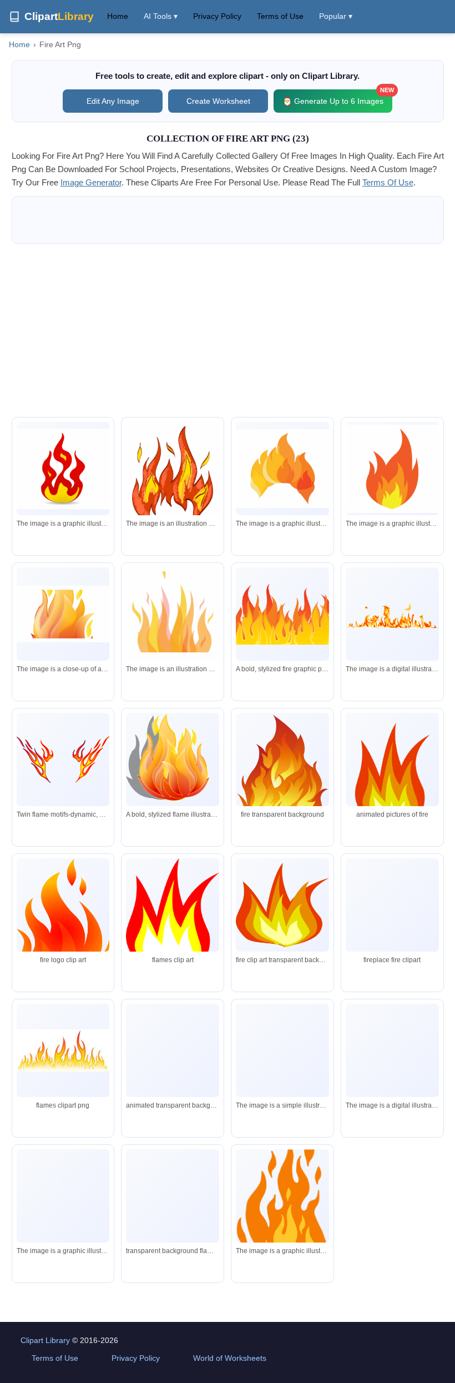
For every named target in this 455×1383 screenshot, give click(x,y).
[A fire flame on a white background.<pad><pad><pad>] (63, 1217)
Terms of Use (280, 16)
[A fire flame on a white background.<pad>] (392, 1092)
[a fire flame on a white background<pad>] (282, 468)
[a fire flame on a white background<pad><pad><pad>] (63, 614)
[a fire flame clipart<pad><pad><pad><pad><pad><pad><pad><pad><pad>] (282, 1215)
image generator (91, 182)
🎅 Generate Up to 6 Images (337, 97)
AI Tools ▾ (161, 16)
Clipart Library (45, 1340)
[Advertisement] (228, 330)
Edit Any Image (113, 101)
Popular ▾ (335, 16)
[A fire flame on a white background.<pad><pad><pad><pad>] (282, 1065)
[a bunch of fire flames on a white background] (392, 614)
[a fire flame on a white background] (392, 469)
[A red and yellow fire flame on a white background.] (63, 469)
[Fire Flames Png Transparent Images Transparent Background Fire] (172, 1195)
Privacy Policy (217, 16)
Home (117, 16)
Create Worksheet (218, 101)
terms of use (387, 182)
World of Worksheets (229, 1358)
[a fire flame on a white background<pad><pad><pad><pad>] (172, 480)
